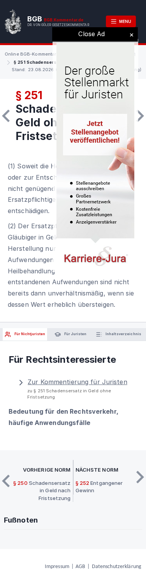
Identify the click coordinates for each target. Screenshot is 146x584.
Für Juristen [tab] (74, 334)
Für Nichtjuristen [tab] (29, 334)
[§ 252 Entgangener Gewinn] (140, 116)
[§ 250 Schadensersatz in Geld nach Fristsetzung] (6, 116)
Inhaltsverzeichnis (123, 334)
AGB (80, 567)
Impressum (57, 567)
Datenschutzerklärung (116, 567)
